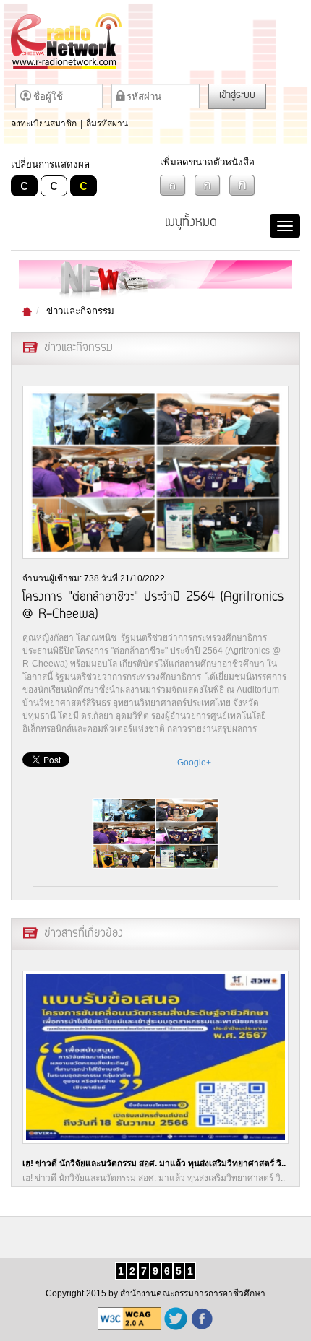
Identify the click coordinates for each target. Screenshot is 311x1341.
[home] (155, 41)
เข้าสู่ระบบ (237, 96)
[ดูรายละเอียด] (155, 1057)
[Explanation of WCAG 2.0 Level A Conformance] (129, 1318)
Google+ (194, 763)
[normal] (207, 185)
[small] (172, 185)
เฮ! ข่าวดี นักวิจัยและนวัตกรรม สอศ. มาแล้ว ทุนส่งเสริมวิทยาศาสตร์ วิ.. (154, 1163)
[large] (242, 185)
